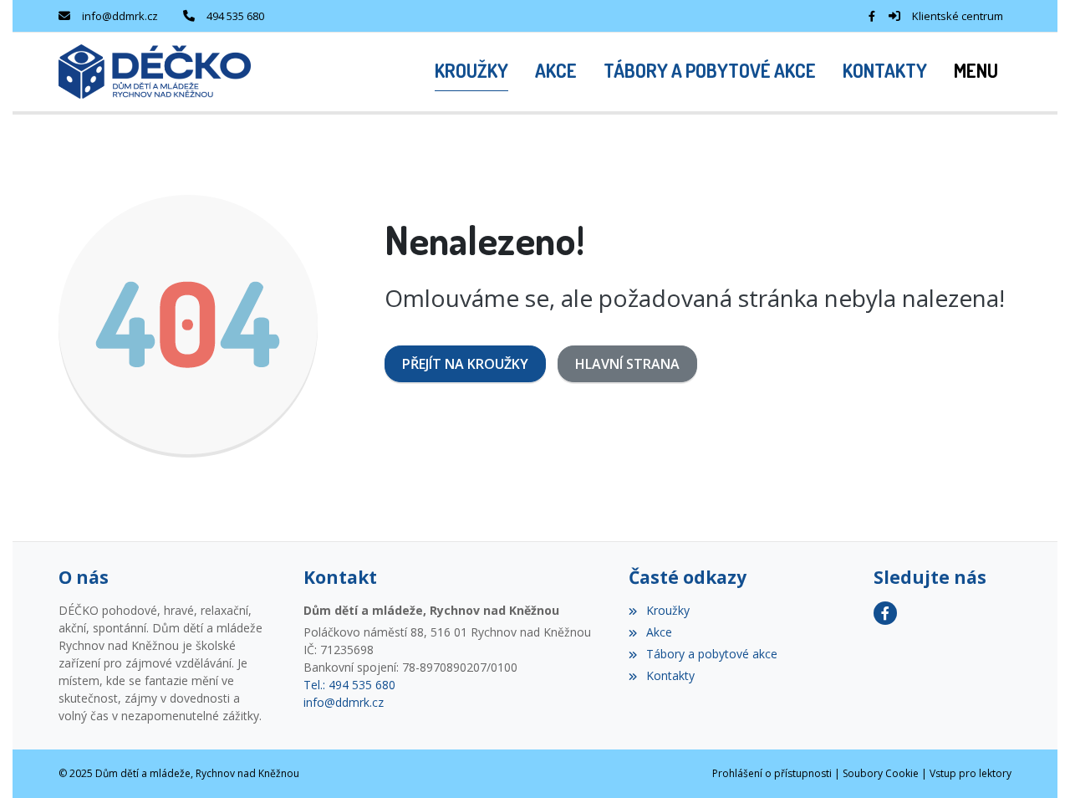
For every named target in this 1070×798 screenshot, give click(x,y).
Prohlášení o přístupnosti (772, 773)
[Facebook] (872, 15)
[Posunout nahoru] (1032, 760)
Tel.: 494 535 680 (349, 685)
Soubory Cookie (881, 773)
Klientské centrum (957, 15)
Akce (658, 632)
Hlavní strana (627, 364)
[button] (975, 72)
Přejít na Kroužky (465, 364)
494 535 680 (235, 15)
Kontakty (670, 675)
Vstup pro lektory (970, 773)
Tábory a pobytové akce (711, 654)
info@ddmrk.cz (120, 15)
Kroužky (667, 610)
